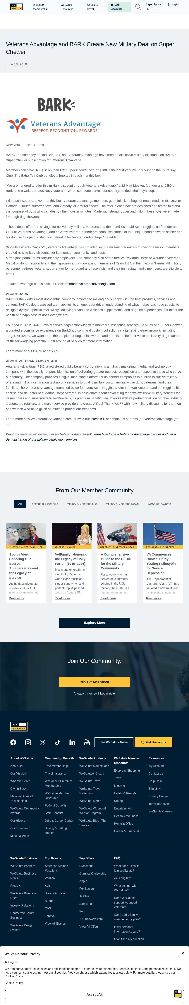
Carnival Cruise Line (92, 873)
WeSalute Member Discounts (57, 795)
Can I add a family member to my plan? (127, 917)
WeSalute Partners (22, 866)
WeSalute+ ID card (91, 773)
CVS (48, 908)
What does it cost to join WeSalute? (127, 868)
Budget (49, 900)
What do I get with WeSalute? (125, 888)
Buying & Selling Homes (56, 830)
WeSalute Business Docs (23, 895)
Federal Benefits (55, 805)
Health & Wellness (126, 816)
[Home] (16, 7)
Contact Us (156, 773)
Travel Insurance (56, 773)
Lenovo (50, 916)
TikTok (58, 742)
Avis (48, 885)
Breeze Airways (55, 893)
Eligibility (155, 788)
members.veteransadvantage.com (90, 284)
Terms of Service (159, 803)
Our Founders (19, 828)
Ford (82, 911)
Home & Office (123, 823)
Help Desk (155, 781)
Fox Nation (86, 888)
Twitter (43, 742)
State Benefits (54, 813)
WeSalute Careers (161, 811)
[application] (178, 994)
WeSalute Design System (21, 927)
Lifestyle (119, 785)
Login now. (107, 693)
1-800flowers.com (91, 919)
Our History (17, 820)
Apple (83, 881)
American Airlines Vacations (56, 868)
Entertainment (123, 808)
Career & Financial (126, 831)
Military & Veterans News (122, 503)
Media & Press (20, 835)
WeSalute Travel (90, 781)
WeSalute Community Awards (24, 811)
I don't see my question (129, 939)
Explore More (94, 622)
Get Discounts (156, 742)
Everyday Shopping (127, 770)
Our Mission (18, 773)
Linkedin (72, 742)
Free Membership (56, 766)
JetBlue (84, 896)
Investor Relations (22, 905)
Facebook (13, 742)
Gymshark (86, 866)
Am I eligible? (123, 878)
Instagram (28, 742)
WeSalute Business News (23, 876)
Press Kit (97, 419)
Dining (118, 800)
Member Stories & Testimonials (22, 798)
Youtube (87, 742)
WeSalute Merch (90, 800)
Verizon (50, 878)
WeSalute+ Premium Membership (58, 783)
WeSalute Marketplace (94, 766)
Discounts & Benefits (44, 503)
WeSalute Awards (159, 503)
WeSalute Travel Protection (90, 791)
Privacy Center (158, 796)
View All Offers (89, 926)
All (20, 503)
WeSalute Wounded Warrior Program (92, 811)
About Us (16, 766)
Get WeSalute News (114, 742)
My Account (156, 766)
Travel (118, 778)
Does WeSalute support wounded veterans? (125, 902)
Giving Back (18, 788)
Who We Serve (20, 781)
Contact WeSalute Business (22, 915)
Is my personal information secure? (127, 929)
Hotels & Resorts (125, 793)
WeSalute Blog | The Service (92, 823)
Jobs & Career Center (59, 820)
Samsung (85, 903)
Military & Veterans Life (82, 503)
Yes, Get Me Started (94, 682)
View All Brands (55, 923)
